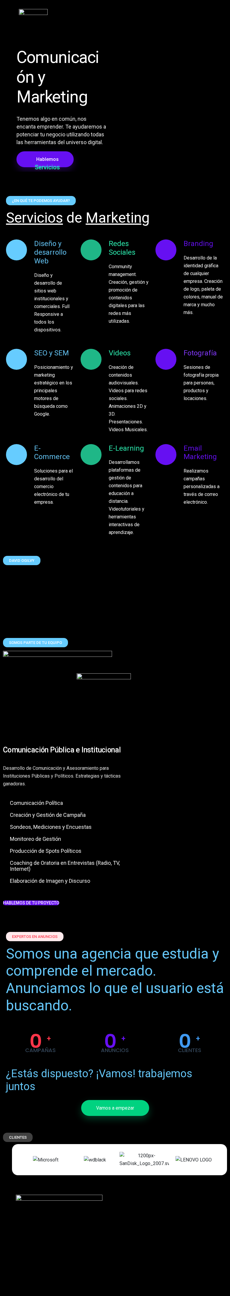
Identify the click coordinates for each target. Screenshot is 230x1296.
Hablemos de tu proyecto (31, 902)
